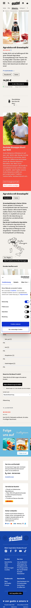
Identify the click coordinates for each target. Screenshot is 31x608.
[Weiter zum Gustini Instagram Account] (6, 551)
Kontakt (19, 572)
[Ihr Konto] (23, 3)
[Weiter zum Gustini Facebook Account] (11, 551)
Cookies (13, 290)
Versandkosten (22, 562)
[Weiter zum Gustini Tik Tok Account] (25, 551)
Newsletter (21, 574)
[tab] (7, 198)
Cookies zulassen (15, 324)
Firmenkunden (22, 583)
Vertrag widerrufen (15, 593)
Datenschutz (14, 607)
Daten (16, 75)
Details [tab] (16, 282)
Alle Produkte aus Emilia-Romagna (15, 261)
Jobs (6, 566)
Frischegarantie (22, 568)
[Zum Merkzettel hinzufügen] (25, 41)
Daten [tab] (16, 198)
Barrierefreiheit (22, 570)
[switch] (27, 306)
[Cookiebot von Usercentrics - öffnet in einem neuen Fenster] (22, 277)
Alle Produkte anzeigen (11, 185)
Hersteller (8, 583)
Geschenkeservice (23, 581)
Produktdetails (8, 71)
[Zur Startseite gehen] (16, 3)
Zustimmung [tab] (6, 282)
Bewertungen (9, 568)
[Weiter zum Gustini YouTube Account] (20, 551)
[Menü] (4, 3)
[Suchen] (8, 3)
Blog (6, 581)
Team (6, 564)
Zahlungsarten (22, 564)
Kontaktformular (9, 477)
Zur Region (7, 257)
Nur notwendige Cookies (15, 329)
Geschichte (8, 562)
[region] (15, 28)
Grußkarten (21, 587)
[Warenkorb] (27, 3)
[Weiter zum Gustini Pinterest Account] (15, 551)
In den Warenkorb (18, 84)
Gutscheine (21, 585)
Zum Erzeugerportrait (11, 182)
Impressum (24, 294)
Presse (7, 585)
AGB (4, 607)
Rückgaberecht (22, 566)
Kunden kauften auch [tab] (10, 266)
